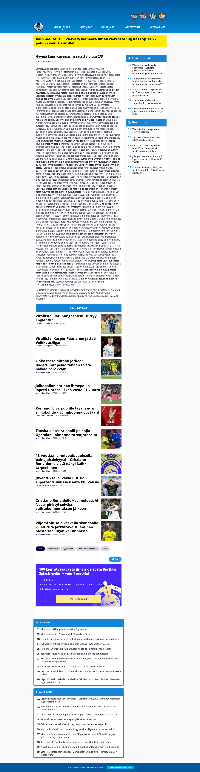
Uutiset (39, 62)
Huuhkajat (107, 27)
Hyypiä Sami (68, 548)
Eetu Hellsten (42, 485)
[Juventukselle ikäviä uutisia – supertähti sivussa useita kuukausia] (111, 486)
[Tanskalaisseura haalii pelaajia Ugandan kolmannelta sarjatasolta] (111, 439)
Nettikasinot (157, 27)
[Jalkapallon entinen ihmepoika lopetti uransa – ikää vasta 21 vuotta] (111, 394)
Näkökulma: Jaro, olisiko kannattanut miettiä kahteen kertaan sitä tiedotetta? (80, 746)
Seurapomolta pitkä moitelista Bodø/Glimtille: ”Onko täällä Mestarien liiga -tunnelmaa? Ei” (79, 708)
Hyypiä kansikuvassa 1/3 (61, 284)
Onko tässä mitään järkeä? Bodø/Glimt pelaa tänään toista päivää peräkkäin (63, 364)
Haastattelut (132, 27)
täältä (66, 83)
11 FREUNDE (42, 77)
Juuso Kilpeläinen (43, 372)
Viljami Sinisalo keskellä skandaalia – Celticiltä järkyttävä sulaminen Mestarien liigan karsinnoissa (67, 527)
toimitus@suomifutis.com (120, 767)
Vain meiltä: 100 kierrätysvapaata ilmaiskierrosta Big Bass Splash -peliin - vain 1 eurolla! (96, 41)
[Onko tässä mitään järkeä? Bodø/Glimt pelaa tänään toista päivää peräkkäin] (111, 369)
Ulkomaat (85, 27)
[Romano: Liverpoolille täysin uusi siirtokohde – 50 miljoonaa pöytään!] (111, 416)
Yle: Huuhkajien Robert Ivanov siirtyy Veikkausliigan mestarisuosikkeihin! (78, 729)
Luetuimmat (45, 691)
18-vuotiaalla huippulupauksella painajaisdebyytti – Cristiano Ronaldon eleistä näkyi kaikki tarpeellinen (64, 461)
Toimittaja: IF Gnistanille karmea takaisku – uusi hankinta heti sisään (76, 742)
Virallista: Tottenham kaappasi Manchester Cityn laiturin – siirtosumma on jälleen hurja (79, 753)
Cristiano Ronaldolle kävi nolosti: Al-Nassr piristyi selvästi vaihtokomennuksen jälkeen (67, 504)
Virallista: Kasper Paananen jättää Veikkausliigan (66, 340)
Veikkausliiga (62, 27)
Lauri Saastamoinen (44, 415)
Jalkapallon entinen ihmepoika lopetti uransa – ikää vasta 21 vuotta (68, 387)
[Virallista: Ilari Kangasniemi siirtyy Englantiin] (111, 324)
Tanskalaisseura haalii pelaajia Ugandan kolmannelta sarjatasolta (66, 432)
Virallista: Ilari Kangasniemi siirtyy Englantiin (66, 317)
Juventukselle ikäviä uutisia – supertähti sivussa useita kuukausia (67, 479)
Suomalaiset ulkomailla (88, 548)
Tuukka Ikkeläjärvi (44, 323)
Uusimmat (44, 622)
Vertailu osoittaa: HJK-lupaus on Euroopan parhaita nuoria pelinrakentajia (79, 714)
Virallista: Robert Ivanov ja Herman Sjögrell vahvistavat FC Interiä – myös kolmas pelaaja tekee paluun (78, 736)
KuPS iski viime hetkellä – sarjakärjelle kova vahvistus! (68, 719)
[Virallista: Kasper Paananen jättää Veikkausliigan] (111, 346)
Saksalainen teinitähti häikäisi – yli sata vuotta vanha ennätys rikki (74, 724)
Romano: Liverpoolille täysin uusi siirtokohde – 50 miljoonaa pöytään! (67, 410)
